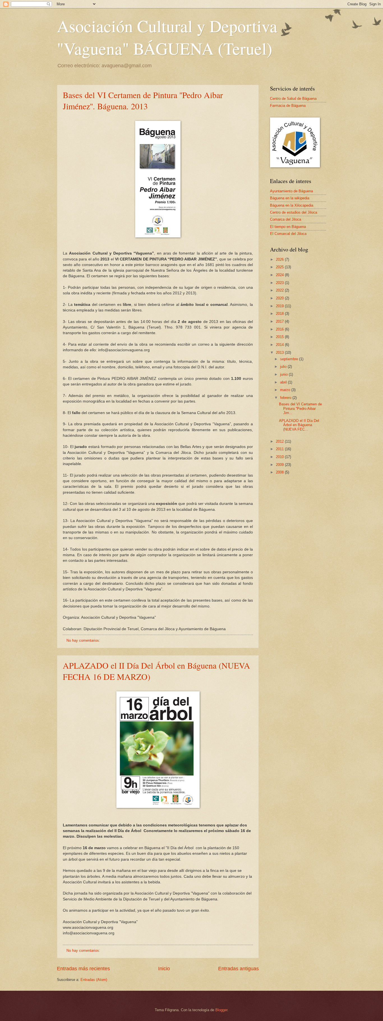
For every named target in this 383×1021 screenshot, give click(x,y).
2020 (280, 298)
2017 (280, 321)
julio (284, 366)
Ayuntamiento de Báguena (291, 191)
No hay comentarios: (83, 640)
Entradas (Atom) (93, 980)
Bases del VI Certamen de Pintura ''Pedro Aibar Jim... (300, 408)
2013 (280, 352)
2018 (280, 313)
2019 (280, 306)
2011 (280, 449)
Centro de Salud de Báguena (293, 98)
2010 (280, 457)
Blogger (221, 1010)
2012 (280, 441)
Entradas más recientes (83, 968)
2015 (280, 337)
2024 (280, 275)
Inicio (164, 968)
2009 (280, 465)
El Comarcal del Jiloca (288, 234)
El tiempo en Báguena (288, 227)
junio (284, 374)
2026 (280, 259)
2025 (280, 267)
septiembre (289, 359)
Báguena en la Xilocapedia (291, 205)
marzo (285, 390)
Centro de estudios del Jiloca (293, 212)
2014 (280, 345)
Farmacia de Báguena (288, 105)
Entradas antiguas (238, 968)
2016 (280, 329)
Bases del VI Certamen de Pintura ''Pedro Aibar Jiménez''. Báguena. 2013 (143, 100)
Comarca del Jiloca (285, 219)
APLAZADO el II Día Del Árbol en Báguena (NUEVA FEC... (299, 425)
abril (284, 382)
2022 (280, 290)
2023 (280, 283)
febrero (286, 398)
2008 (280, 472)
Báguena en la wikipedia (289, 198)
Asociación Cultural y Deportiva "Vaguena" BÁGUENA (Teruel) (167, 37)
